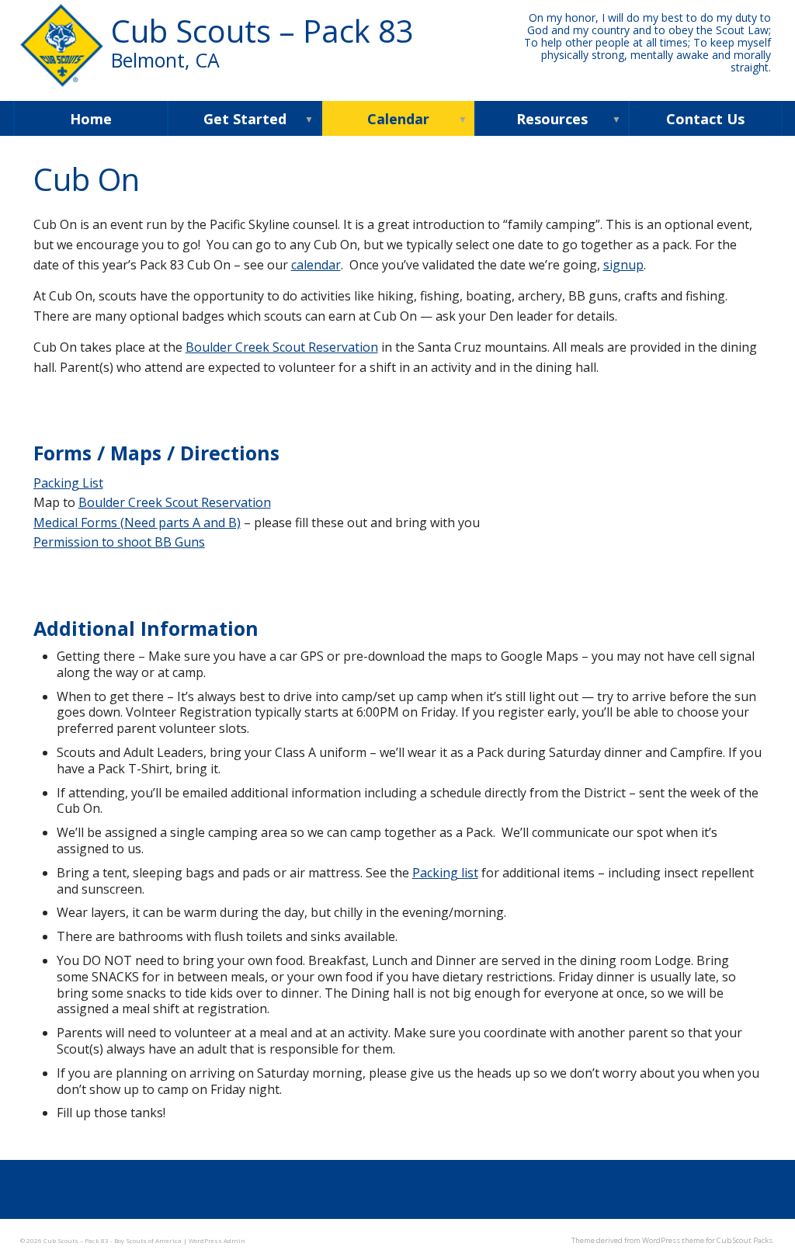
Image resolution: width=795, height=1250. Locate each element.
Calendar (398, 118)
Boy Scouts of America (148, 1240)
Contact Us (705, 118)
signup (623, 264)
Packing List (68, 482)
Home (91, 118)
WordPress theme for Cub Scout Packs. (708, 1240)
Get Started (244, 118)
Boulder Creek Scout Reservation (282, 347)
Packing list (445, 872)
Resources (552, 118)
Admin (217, 1240)
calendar (316, 264)
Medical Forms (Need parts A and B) (137, 522)
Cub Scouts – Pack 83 (262, 41)
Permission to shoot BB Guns (119, 541)
